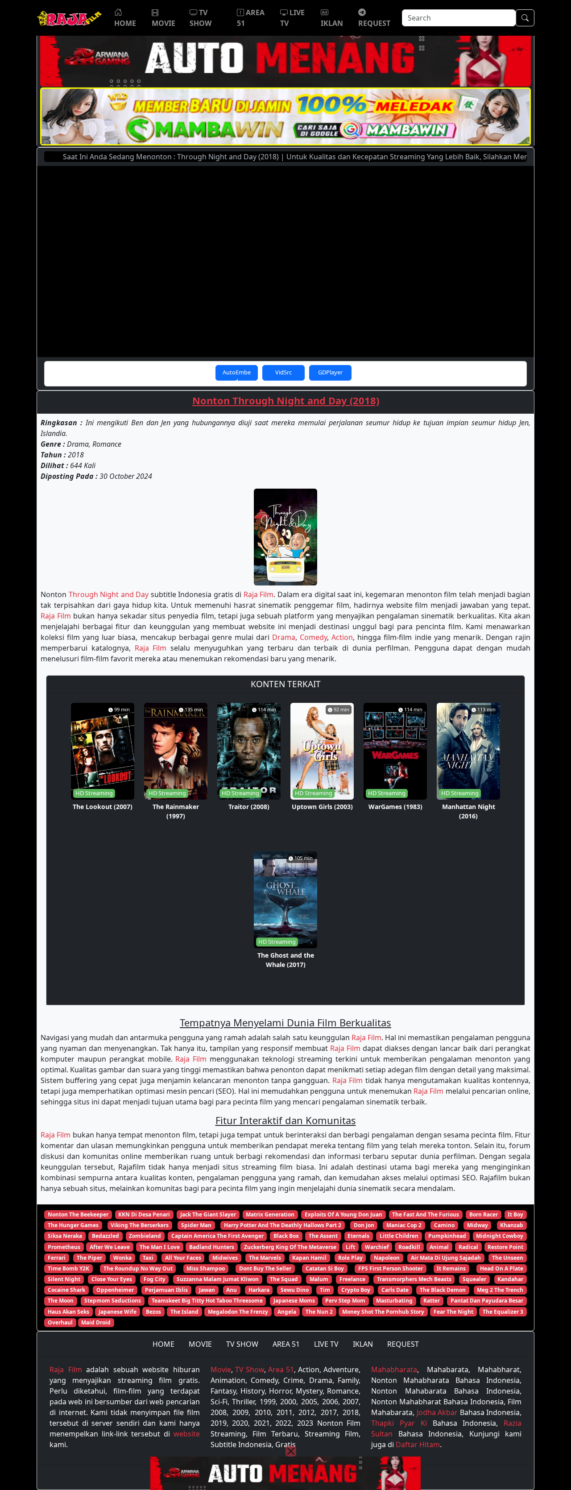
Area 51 (281, 1369)
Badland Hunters (211, 1247)
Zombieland (145, 1236)
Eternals (358, 1236)
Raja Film (259, 594)
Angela (286, 1312)
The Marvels (265, 1258)
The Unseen (507, 1258)
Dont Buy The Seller (265, 1268)
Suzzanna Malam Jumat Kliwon (218, 1279)
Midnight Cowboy (499, 1236)
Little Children (399, 1236)
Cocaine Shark (66, 1290)
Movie (221, 1369)
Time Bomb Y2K (68, 1268)
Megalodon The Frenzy (238, 1312)
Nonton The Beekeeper (78, 1214)
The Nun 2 (319, 1312)
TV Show (249, 1369)
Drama (283, 637)
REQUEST (403, 1344)
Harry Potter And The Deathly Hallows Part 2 (282, 1225)
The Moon (61, 1300)
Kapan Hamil (309, 1258)
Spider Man (196, 1225)
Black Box (286, 1236)
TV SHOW (242, 1344)
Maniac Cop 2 (404, 1225)
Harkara (258, 1290)
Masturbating (394, 1300)
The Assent (323, 1236)
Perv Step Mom (345, 1300)
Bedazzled (105, 1236)
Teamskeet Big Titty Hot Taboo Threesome (207, 1300)
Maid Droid (96, 1322)
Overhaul (60, 1322)
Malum (319, 1279)
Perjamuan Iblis (166, 1290)
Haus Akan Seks (68, 1312)
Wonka (122, 1258)
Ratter (431, 1300)
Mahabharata (394, 1369)
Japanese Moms (294, 1300)
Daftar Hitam (418, 1444)
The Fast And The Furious (425, 1214)
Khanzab (511, 1225)
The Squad (284, 1279)
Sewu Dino (295, 1290)
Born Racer (483, 1214)
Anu (231, 1290)
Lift (350, 1247)
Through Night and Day (109, 594)
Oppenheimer (115, 1290)
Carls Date (395, 1290)
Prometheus (64, 1247)
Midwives (225, 1258)
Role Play (350, 1258)
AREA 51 (286, 1344)
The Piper (89, 1258)
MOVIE (200, 1344)
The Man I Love (160, 1247)
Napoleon (387, 1258)
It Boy (515, 1214)
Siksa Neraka (65, 1236)
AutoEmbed (237, 374)
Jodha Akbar (437, 1412)
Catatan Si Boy (325, 1268)
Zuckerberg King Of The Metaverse (290, 1247)
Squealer (474, 1279)
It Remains (451, 1268)
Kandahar (510, 1279)
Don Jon (364, 1225)
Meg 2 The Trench (500, 1290)
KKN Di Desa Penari (144, 1214)
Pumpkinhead (447, 1236)
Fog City (155, 1279)
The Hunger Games (73, 1225)
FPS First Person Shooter (390, 1268)
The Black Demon (443, 1290)
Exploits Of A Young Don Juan (343, 1214)
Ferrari (57, 1258)
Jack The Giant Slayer (208, 1214)
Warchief (377, 1247)
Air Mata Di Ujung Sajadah (446, 1258)
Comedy (313, 637)
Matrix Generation (270, 1214)
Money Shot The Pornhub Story (383, 1312)
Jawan (207, 1290)
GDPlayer (330, 372)
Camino (444, 1225)
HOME (163, 1344)
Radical (468, 1247)
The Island (184, 1312)
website (187, 1434)
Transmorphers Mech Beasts (414, 1279)
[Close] (291, 1451)
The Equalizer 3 (503, 1312)
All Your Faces (183, 1258)
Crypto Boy (355, 1290)
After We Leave (110, 1247)
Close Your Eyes (111, 1279)
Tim (325, 1290)
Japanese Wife (118, 1312)
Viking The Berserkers (140, 1225)
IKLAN (363, 1344)
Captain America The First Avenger (217, 1236)
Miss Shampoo (205, 1268)
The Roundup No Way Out (138, 1268)
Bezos (153, 1312)
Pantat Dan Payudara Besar (487, 1300)
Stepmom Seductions (112, 1300)
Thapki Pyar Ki (398, 1423)
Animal (439, 1247)
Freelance (352, 1279)
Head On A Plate (501, 1268)
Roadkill (409, 1247)
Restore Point (505, 1247)
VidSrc (283, 372)
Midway (477, 1225)
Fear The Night (453, 1312)
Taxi (148, 1258)
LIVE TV (326, 1344)
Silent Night (64, 1279)
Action (342, 637)
